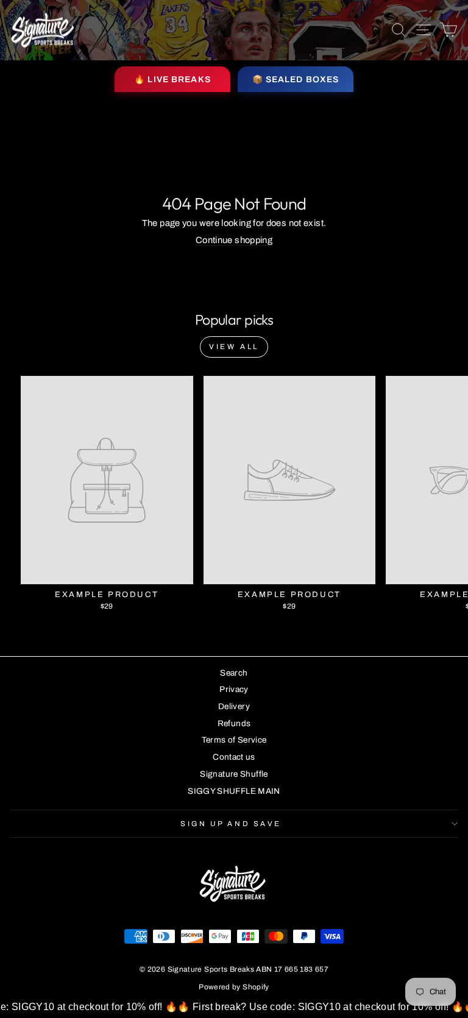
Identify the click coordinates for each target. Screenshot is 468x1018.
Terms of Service (234, 739)
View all (234, 346)
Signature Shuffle (234, 774)
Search (233, 672)
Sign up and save (231, 823)
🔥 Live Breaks (172, 79)
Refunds (234, 723)
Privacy (234, 689)
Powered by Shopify (234, 987)
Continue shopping (234, 240)
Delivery (234, 706)
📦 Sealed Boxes (295, 79)
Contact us (234, 757)
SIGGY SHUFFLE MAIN (234, 791)
